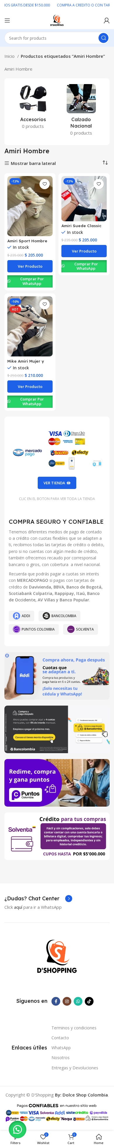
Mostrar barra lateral (33, 163)
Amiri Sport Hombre (27, 240)
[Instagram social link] (67, 1001)
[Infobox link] (38, 898)
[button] (17, 1129)
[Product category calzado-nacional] (81, 111)
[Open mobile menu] (7, 20)
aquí (18, 907)
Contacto (60, 1037)
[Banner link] (57, 676)
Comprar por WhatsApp (32, 281)
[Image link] (57, 956)
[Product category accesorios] (33, 108)
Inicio (10, 56)
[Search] (103, 38)
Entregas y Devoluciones (74, 1068)
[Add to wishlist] (44, 184)
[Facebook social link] (55, 1001)
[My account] (107, 20)
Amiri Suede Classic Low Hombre (81, 228)
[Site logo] (57, 20)
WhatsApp (61, 1047)
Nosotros (60, 1057)
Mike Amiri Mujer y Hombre (25, 363)
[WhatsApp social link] (78, 1001)
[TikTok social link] (89, 1001)
